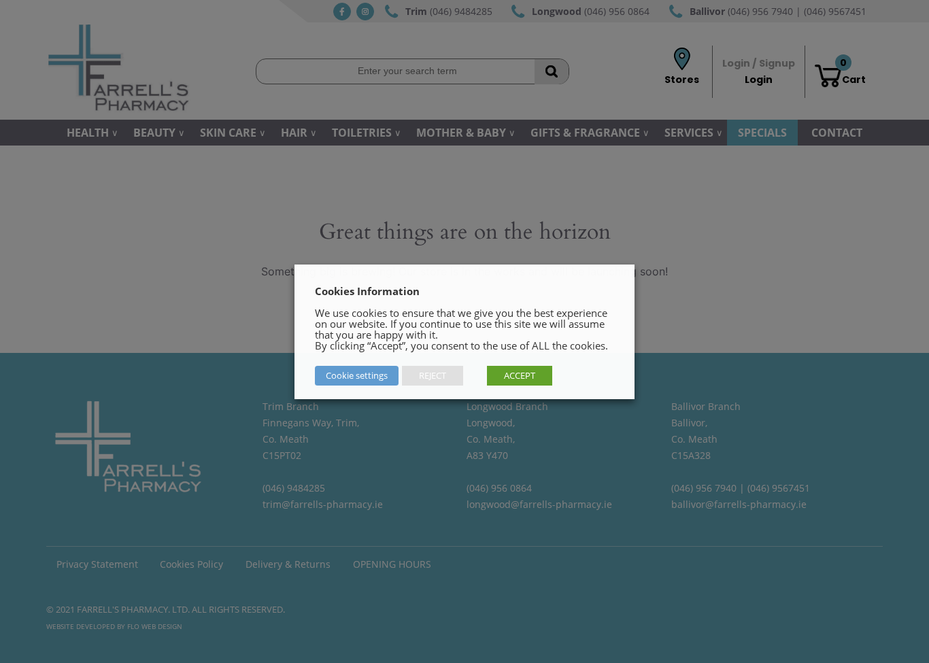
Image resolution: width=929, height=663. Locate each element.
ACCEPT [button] (519, 375)
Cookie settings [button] (357, 375)
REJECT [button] (432, 375)
